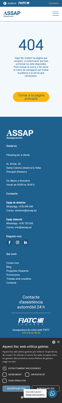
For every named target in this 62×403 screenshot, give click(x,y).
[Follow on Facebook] (9, 242)
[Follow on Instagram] (17, 242)
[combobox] (53, 342)
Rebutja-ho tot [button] (46, 388)
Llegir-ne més (9, 361)
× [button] (58, 342)
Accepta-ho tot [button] (16, 388)
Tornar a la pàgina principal (31, 97)
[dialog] (31, 370)
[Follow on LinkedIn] (25, 242)
